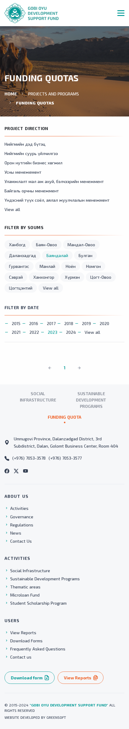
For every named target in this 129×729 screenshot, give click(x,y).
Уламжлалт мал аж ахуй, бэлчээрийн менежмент (54, 181)
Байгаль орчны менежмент (31, 190)
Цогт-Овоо (100, 277)
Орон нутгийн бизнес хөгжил (33, 162)
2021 (16, 332)
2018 (68, 323)
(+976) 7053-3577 (65, 458)
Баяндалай (57, 255)
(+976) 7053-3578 (29, 458)
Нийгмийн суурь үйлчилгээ (31, 153)
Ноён (71, 266)
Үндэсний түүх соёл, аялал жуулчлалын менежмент (57, 200)
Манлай (47, 266)
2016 (33, 323)
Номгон (93, 266)
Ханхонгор (43, 277)
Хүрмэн (72, 277)
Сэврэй (16, 277)
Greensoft (56, 717)
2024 (71, 332)
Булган (85, 255)
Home (10, 93)
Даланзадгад (22, 255)
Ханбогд (17, 244)
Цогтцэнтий (20, 287)
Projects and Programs (53, 93)
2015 (16, 323)
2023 (52, 332)
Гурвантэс (19, 266)
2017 (51, 323)
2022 (34, 332)
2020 (104, 323)
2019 (86, 323)
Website (11, 717)
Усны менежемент (22, 172)
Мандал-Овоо (81, 244)
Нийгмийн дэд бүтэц (25, 144)
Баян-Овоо (46, 244)
